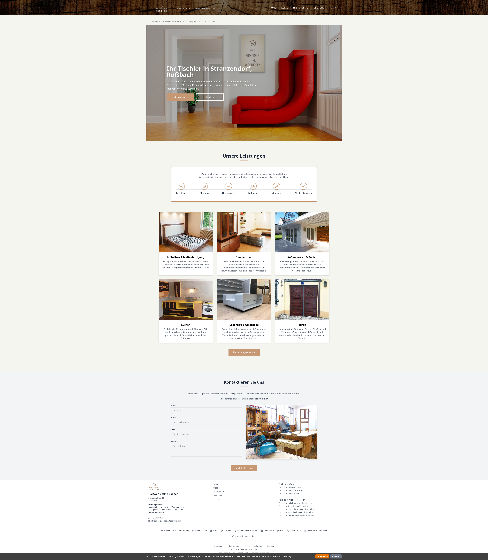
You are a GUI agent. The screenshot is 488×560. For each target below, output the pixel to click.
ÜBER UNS (319, 7)
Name (174, 405)
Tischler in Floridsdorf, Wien (291, 487)
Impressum (219, 546)
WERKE (284, 7)
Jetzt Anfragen (180, 97)
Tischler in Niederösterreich (292, 499)
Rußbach (199, 21)
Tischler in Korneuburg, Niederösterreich (296, 509)
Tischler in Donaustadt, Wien (291, 490)
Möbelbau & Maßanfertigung (176, 530)
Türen (215, 530)
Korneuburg (188, 21)
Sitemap (270, 546)
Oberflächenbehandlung (245, 536)
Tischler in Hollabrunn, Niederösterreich (296, 503)
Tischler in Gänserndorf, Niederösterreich (296, 515)
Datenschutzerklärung (281, 556)
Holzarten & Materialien (317, 530)
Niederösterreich (173, 21)
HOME (273, 7)
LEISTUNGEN (219, 492)
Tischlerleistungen (156, 21)
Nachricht (176, 441)
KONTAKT (334, 7)
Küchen (227, 530)
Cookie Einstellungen (253, 546)
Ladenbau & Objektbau (274, 530)
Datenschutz (234, 546)
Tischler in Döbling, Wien (289, 493)
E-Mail (174, 417)
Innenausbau (201, 530)
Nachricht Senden (244, 468)
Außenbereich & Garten (247, 530)
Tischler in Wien (286, 484)
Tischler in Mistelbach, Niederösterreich (296, 512)
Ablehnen (336, 556)
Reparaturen (295, 530)
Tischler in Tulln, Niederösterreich (293, 506)
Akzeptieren (322, 556)
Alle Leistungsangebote (244, 352)
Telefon (174, 429)
